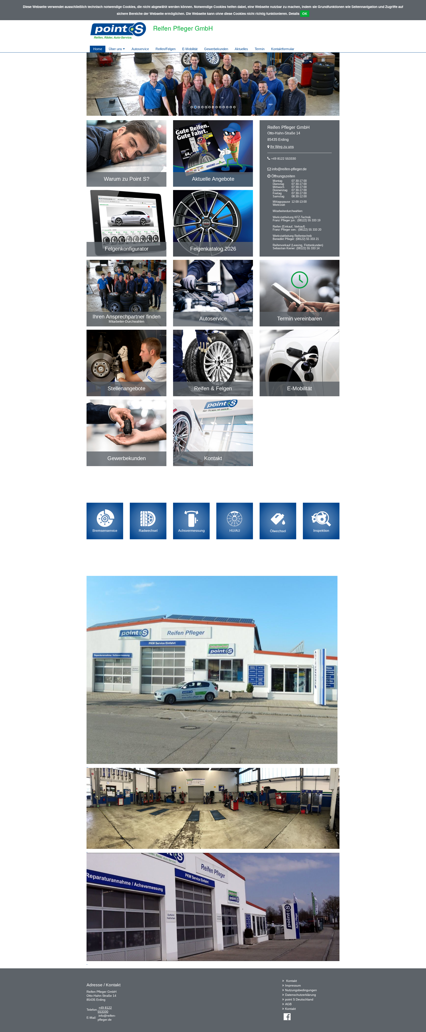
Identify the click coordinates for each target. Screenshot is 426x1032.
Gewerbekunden (216, 49)
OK (304, 14)
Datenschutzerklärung (300, 995)
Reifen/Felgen (166, 49)
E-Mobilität (189, 49)
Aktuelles (241, 49)
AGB (288, 1004)
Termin (259, 49)
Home (97, 49)
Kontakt (291, 981)
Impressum (293, 985)
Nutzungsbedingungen (301, 990)
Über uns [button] (116, 49)
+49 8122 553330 (283, 158)
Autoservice (140, 49)
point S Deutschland (299, 999)
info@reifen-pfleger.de (289, 169)
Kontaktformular (282, 49)
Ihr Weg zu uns (282, 147)
